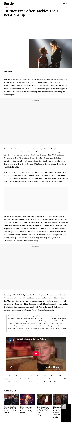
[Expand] (62, 405)
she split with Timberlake (28, 298)
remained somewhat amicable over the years (41, 376)
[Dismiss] (69, 405)
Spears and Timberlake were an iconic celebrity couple (23, 149)
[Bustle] (9, 3)
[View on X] (36, 199)
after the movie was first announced (35, 235)
